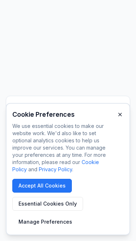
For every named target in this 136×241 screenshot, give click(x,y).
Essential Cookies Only (47, 204)
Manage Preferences (45, 222)
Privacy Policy (55, 169)
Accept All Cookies (42, 185)
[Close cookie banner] (120, 114)
